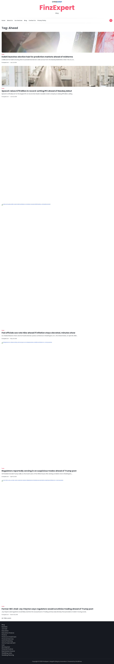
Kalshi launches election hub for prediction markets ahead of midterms (37, 56)
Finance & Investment (9, 637)
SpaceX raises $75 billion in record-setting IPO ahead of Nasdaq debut (37, 91)
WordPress (78, 661)
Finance (4, 635)
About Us (10, 20)
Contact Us (32, 20)
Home (3, 20)
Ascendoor (63, 661)
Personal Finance (7, 649)
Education (5, 631)
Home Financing (7, 641)
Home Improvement (8, 643)
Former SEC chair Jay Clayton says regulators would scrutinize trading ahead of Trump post (47, 609)
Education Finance (8, 633)
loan (3, 54)
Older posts (7, 618)
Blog (25, 20)
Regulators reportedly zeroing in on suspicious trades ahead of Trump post (39, 471)
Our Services (18, 20)
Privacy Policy (41, 20)
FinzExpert (57, 7)
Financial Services (8, 639)
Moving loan (6, 647)
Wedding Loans (7, 653)
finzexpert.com (5, 62)
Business (4, 627)
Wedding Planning (8, 655)
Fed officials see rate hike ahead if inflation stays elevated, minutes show (38, 332)
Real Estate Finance (8, 651)
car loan (4, 629)
